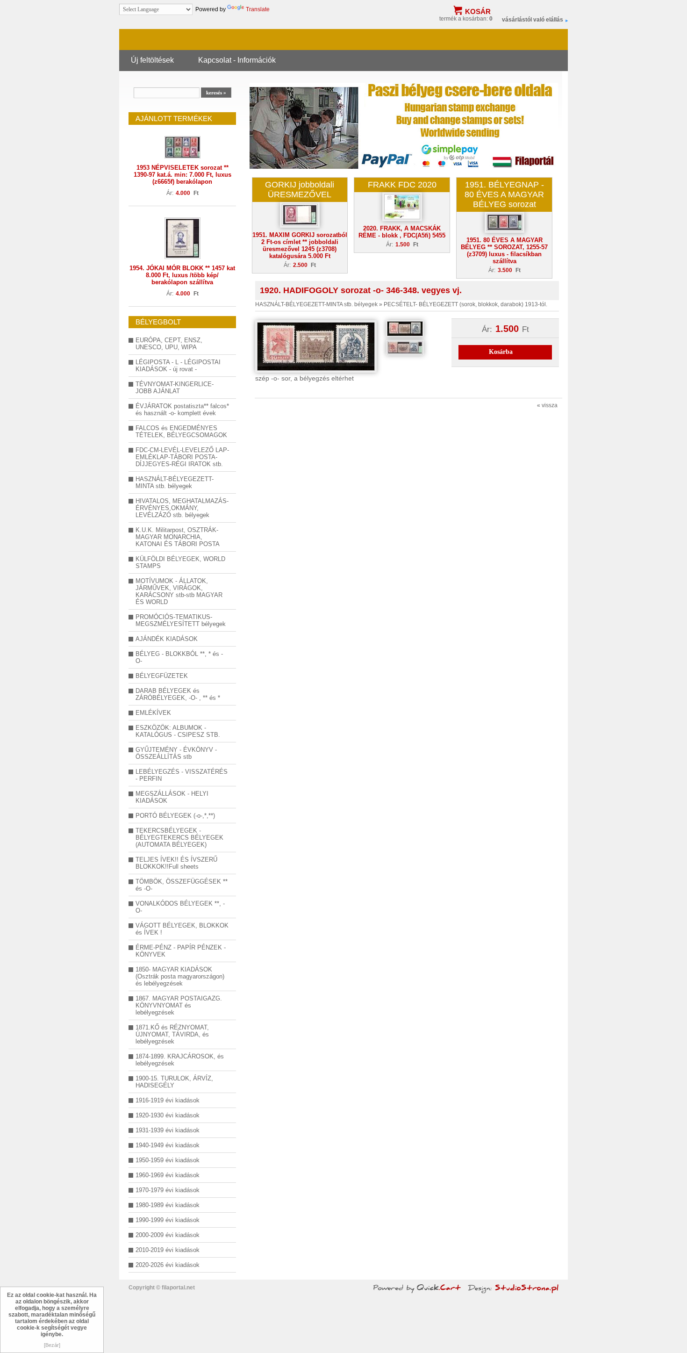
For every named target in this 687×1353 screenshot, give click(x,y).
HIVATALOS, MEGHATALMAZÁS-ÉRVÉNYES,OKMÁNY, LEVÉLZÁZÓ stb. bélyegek (182, 507)
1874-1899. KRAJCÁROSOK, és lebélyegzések (180, 1060)
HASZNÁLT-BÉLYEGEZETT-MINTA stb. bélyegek (175, 482)
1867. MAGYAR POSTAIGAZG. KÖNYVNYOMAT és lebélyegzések (179, 1005)
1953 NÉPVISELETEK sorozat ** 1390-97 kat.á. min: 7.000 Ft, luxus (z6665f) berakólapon (182, 174)
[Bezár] (52, 1345)
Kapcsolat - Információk (237, 60)
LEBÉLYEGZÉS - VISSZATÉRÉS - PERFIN (182, 775)
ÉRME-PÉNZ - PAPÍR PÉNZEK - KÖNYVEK (181, 951)
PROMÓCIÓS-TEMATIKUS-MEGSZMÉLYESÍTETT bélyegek (181, 620)
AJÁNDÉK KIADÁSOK (167, 638)
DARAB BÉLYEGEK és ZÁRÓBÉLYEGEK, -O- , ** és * (178, 694)
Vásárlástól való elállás (532, 19)
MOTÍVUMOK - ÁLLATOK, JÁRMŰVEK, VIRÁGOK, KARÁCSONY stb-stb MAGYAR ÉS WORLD (179, 591)
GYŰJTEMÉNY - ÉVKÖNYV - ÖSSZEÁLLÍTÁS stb (176, 753)
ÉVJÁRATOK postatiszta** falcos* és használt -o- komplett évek (182, 410)
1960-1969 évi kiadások (168, 1175)
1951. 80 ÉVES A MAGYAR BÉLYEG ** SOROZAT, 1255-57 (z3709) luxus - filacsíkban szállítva (504, 251)
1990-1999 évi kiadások (168, 1219)
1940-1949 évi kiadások (168, 1145)
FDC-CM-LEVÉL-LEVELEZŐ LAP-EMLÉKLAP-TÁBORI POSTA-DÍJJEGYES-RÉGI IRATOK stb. (182, 457)
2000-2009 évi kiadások (168, 1234)
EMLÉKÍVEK (153, 712)
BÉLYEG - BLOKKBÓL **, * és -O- (179, 657)
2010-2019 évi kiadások (168, 1249)
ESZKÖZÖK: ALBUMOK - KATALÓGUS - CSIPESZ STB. (178, 731)
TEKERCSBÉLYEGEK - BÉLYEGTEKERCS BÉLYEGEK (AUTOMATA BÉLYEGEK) (179, 837)
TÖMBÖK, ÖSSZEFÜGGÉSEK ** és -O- (182, 885)
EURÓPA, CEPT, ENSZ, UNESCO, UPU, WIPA (169, 344)
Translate (258, 9)
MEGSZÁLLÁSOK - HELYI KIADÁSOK (172, 797)
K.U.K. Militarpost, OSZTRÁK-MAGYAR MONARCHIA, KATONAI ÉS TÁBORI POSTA (178, 536)
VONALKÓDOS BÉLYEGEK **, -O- (180, 907)
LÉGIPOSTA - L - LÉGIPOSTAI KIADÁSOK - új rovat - (178, 366)
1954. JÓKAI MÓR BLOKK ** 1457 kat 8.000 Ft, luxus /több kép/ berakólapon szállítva (182, 275)
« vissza (547, 405)
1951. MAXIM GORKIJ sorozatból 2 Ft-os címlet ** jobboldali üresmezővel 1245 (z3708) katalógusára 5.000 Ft (299, 245)
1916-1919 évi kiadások (168, 1100)
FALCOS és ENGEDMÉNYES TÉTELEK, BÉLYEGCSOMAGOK (181, 432)
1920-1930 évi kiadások (168, 1115)
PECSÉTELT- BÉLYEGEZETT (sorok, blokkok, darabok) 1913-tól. (465, 304)
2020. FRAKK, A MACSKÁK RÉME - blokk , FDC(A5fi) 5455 (401, 232)
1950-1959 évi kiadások (168, 1160)
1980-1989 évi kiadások (168, 1205)
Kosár (478, 11)
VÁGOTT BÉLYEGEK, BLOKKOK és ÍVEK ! (182, 929)
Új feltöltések (152, 60)
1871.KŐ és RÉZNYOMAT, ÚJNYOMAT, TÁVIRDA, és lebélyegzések (172, 1034)
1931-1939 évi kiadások (168, 1130)
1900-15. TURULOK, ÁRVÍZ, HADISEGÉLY (174, 1082)
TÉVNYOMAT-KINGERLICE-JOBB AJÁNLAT (175, 388)
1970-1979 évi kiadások (168, 1190)
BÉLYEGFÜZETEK (162, 675)
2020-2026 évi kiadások (168, 1264)
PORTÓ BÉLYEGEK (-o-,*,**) (175, 815)
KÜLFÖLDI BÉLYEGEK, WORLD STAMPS (180, 562)
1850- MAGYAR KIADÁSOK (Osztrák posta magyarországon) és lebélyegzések (180, 976)
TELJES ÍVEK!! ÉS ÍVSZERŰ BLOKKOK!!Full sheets (176, 863)
